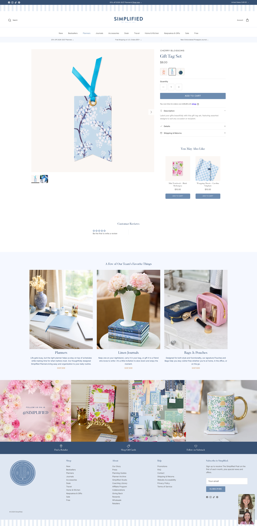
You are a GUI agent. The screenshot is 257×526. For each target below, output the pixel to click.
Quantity (164, 81)
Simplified (18, 512)
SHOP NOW (196, 368)
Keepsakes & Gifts (172, 33)
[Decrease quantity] (163, 87)
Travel (136, 33)
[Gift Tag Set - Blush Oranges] (163, 71)
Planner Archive (119, 476)
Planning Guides (119, 473)
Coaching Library (119, 483)
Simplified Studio (119, 480)
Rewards (116, 497)
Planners (86, 33)
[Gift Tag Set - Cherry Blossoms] (172, 71)
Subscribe (216, 489)
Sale (187, 33)
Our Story (116, 466)
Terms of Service (164, 486)
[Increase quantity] (179, 87)
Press (114, 469)
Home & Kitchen (152, 33)
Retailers (116, 503)
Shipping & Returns (165, 476)
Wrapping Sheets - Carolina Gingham (208, 185)
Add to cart (193, 96)
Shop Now (61, 368)
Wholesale (116, 500)
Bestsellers (73, 33)
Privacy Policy (163, 483)
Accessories (113, 33)
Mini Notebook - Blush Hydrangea (178, 185)
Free (196, 33)
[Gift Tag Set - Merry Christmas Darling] (180, 71)
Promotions (162, 466)
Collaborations (118, 490)
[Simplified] (128, 20)
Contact (160, 473)
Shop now (136, 2)
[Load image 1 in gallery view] (92, 110)
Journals (99, 33)
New (61, 33)
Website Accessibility (166, 480)
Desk (126, 33)
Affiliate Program (119, 486)
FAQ (159, 469)
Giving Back (117, 493)
